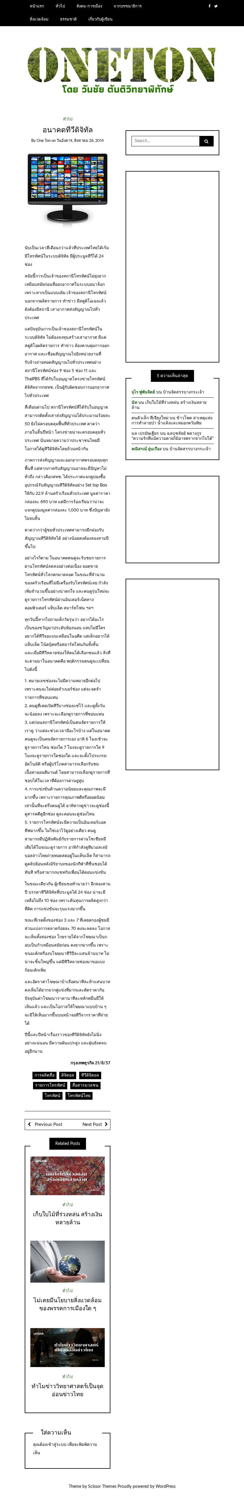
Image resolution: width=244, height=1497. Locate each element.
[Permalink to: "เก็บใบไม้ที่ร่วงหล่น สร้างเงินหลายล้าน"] (67, 1176)
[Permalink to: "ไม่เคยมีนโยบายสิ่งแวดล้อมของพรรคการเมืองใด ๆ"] (67, 1261)
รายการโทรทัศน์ (50, 1085)
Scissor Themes (102, 1487)
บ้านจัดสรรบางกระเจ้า (183, 392)
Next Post (92, 1124)
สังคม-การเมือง (89, 6)
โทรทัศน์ (52, 1096)
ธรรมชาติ (68, 19)
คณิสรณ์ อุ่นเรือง (147, 449)
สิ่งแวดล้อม (39, 19)
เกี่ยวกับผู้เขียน (100, 19)
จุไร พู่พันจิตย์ (143, 392)
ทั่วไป (60, 6)
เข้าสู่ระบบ (56, 1445)
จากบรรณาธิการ (128, 6)
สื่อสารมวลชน (85, 1085)
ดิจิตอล (67, 1075)
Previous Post (48, 1124)
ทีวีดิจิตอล (90, 1075)
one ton (44, 141)
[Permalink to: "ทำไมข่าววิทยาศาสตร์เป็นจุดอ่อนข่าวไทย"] (67, 1347)
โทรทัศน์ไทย (79, 1096)
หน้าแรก (37, 6)
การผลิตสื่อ (44, 1075)
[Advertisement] (172, 266)
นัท (134, 403)
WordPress (166, 1487)
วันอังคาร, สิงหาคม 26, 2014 (80, 141)
